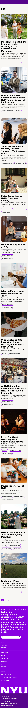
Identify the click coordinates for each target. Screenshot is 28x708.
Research (18, 63)
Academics (5, 645)
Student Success (7, 706)
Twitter (3, 655)
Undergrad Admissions (9, 698)
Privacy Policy (6, 675)
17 (20, 600)
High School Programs (9, 703)
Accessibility (5, 680)
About (3, 672)
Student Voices (6, 114)
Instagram (4, 653)
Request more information (10, 637)
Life (2, 642)
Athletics (4, 450)
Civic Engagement (19, 496)
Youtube (4, 661)
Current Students (7, 453)
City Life (4, 353)
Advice (3, 648)
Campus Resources (7, 163)
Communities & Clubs (7, 63)
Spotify (3, 667)
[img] (14, 26)
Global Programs (6, 548)
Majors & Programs (7, 258)
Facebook (4, 658)
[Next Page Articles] (26, 600)
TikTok (3, 664)
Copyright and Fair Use (9, 677)
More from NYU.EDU (7, 696)
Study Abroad (17, 548)
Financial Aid (5, 701)
